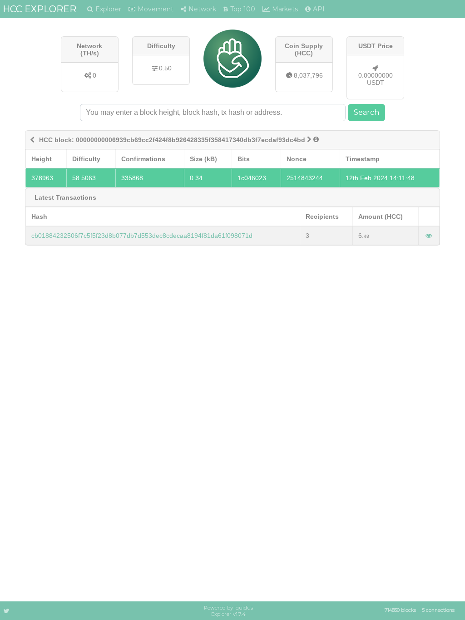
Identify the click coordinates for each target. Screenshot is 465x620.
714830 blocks (400, 610)
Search (366, 112)
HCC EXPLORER (39, 9)
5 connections (438, 610)
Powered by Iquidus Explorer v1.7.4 (228, 611)
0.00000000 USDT (375, 79)
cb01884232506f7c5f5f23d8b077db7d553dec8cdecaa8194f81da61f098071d (141, 235)
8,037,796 (308, 75)
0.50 (165, 68)
